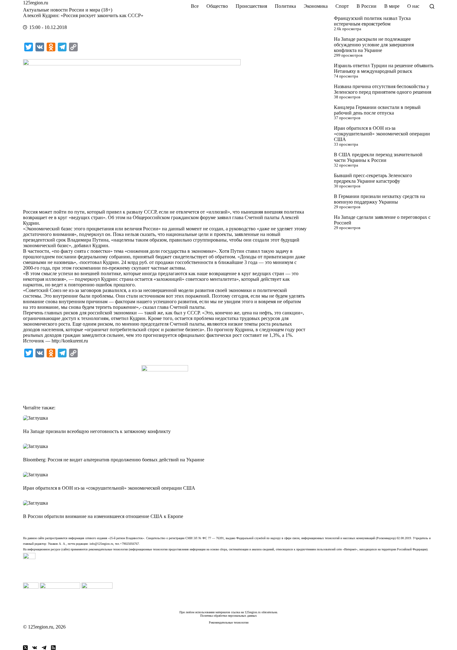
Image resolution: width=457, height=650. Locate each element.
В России (366, 6)
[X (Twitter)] (25, 647)
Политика (285, 6)
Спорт (342, 6)
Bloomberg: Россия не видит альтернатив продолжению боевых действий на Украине (113, 459)
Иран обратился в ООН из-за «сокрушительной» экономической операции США (382, 133)
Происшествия (251, 6)
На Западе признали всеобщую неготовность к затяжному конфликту (97, 431)
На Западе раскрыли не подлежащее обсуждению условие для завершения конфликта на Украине (374, 44)
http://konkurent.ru (70, 340)
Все (195, 6)
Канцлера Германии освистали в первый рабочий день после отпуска (377, 110)
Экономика (316, 6)
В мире (391, 6)
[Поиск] (432, 6)
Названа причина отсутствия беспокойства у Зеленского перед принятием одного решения (382, 89)
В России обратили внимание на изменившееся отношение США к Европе (103, 516)
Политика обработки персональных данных (228, 615)
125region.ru (35, 2)
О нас (413, 6)
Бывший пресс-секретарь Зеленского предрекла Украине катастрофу (373, 178)
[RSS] (53, 647)
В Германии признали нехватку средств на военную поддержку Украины (379, 199)
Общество (217, 6)
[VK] (34, 647)
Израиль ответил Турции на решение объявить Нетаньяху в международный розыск (383, 68)
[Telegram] (44, 647)
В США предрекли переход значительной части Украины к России (378, 157)
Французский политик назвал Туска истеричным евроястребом (372, 21)
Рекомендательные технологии (228, 622)
